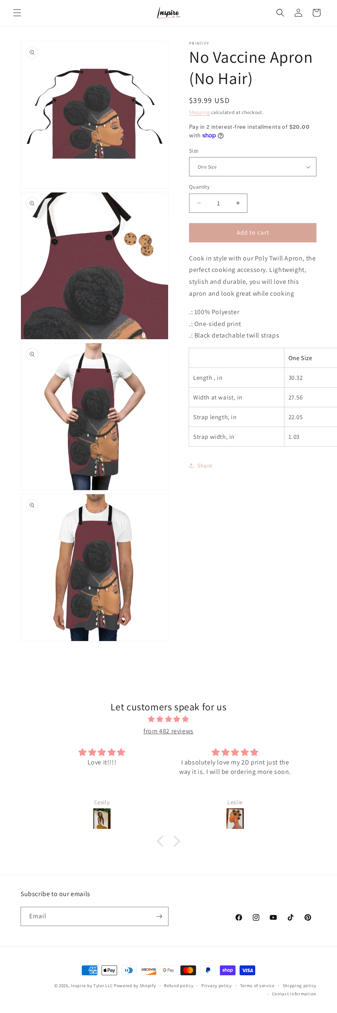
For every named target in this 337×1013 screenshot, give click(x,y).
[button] (17, 13)
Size (194, 150)
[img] (168, 719)
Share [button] (204, 465)
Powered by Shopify (135, 985)
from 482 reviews (168, 731)
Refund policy (178, 985)
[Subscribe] (159, 916)
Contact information (294, 994)
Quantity (199, 186)
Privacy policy (216, 985)
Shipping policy (300, 985)
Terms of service (257, 985)
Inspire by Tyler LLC (92, 985)
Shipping (199, 112)
